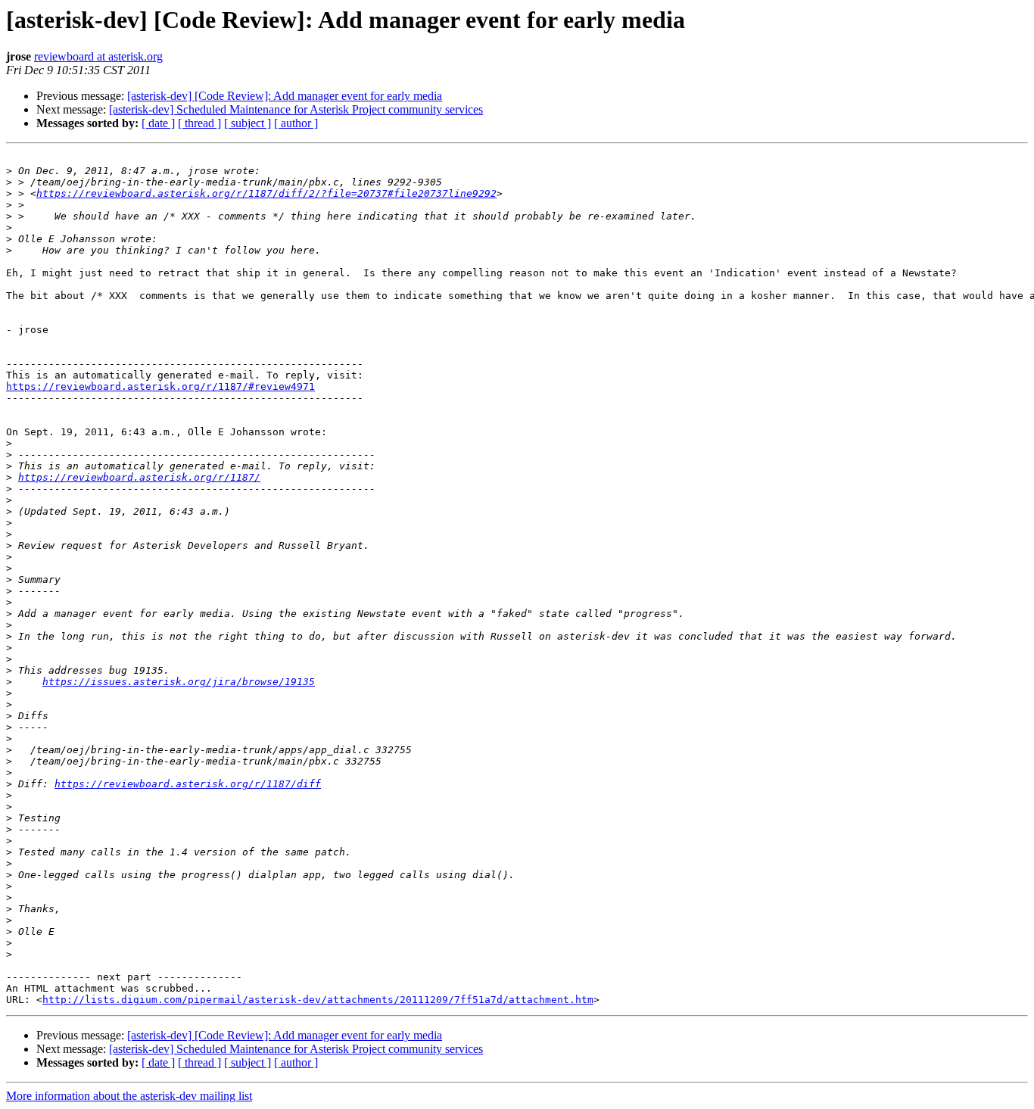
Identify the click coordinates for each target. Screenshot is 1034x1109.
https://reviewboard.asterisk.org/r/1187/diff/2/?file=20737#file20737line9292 (266, 193)
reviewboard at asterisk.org (98, 56)
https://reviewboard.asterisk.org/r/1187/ (139, 477)
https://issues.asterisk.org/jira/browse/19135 (178, 681)
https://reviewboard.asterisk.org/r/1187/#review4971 (160, 386)
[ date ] (158, 123)
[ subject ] (247, 123)
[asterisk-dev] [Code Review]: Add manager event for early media (284, 95)
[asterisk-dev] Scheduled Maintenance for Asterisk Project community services (296, 109)
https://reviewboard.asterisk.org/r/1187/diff (188, 784)
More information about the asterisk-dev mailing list (129, 1095)
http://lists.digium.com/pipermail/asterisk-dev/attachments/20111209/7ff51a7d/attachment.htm (317, 999)
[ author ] (296, 123)
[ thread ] (199, 123)
